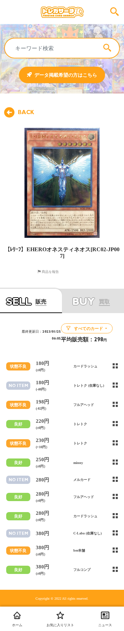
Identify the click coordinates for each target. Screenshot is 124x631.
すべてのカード (88, 328)
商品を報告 (50, 271)
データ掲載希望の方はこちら (65, 75)
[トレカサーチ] (62, 12)
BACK (26, 112)
